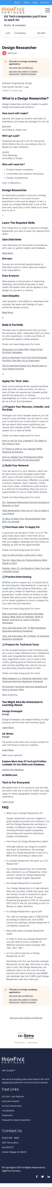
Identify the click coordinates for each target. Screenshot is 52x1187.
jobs (7, 33)
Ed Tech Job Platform (13, 1096)
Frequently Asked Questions (16, 1120)
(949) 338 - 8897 (10, 1138)
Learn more (8, 801)
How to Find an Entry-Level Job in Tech (22, 555)
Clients (26, 2)
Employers (7, 1115)
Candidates (8, 1110)
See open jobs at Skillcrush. (21, 68)
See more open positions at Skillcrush (26, 1018)
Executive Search (11, 1101)
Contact (44, 2)
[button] (47, 9)
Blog (35, 2)
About (17, 2)
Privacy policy (20, 1042)
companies (20, 33)
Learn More (8, 727)
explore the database (13, 769)
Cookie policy (32, 1042)
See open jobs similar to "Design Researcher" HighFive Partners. (23, 72)
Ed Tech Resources (12, 1105)
